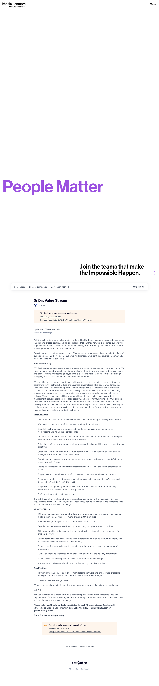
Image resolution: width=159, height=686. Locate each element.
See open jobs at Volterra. (50, 316)
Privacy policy (74, 669)
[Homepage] (13, 3)
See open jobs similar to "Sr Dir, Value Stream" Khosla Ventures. (66, 320)
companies (38, 287)
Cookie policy (85, 669)
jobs (19, 287)
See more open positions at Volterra (79, 646)
